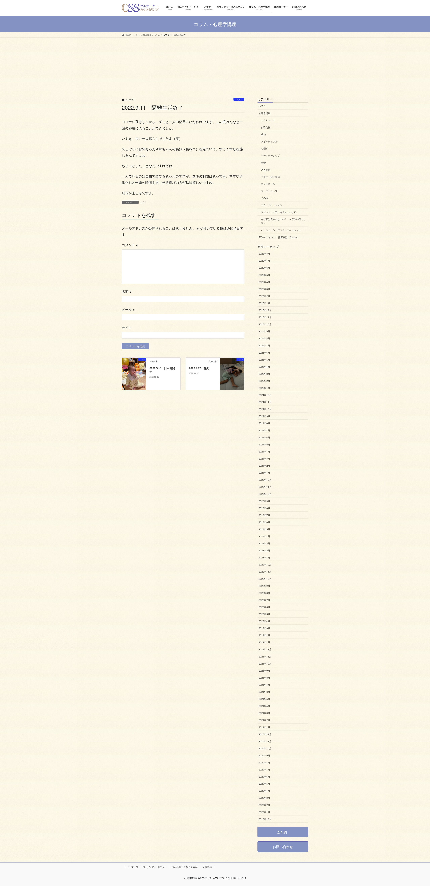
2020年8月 (264, 762)
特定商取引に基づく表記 (185, 867)
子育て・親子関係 (270, 176)
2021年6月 (264, 691)
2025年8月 (264, 338)
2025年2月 (264, 380)
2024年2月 (264, 465)
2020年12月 (265, 734)
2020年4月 (264, 790)
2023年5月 (264, 529)
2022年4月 (264, 621)
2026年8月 (264, 253)
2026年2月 (264, 296)
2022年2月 (264, 635)
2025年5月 (264, 359)
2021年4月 (264, 706)
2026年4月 (264, 282)
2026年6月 (264, 267)
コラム (239, 99)
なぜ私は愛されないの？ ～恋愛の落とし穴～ (283, 221)
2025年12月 (265, 310)
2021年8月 (264, 677)
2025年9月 (264, 331)
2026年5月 (264, 275)
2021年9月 (264, 670)
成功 (263, 134)
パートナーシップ (270, 155)
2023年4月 (264, 536)
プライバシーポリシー (155, 867)
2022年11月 (265, 571)
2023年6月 (264, 522)
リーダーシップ (269, 191)
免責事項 (207, 867)
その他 (264, 198)
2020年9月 (264, 755)
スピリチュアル (269, 141)
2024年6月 (264, 437)
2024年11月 (265, 402)
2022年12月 (265, 564)
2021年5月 (264, 698)
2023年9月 (264, 501)
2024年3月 (264, 458)
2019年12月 (265, 819)
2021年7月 (264, 684)
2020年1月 (264, 812)
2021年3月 (264, 713)
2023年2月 (264, 550)
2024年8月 (264, 423)
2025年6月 (264, 352)
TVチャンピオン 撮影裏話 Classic (278, 237)
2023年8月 (264, 508)
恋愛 (263, 162)
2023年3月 (264, 543)
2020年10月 (265, 748)
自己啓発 (265, 127)
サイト (127, 327)
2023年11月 (265, 486)
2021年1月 (264, 727)
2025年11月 (265, 317)
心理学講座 (264, 113)
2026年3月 (264, 289)
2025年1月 (264, 388)
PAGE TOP (417, 856)
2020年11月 (265, 741)
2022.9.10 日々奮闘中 (162, 370)
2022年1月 (264, 642)
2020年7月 (264, 769)
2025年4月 (264, 366)
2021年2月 (264, 720)
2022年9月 (264, 585)
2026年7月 (264, 260)
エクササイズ (268, 120)
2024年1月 (264, 472)
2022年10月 (265, 578)
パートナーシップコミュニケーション (281, 230)
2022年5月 (264, 614)
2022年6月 (264, 607)
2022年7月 (264, 600)
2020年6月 (264, 776)
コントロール (268, 184)
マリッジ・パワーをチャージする (278, 212)
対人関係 (265, 169)
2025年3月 (264, 373)
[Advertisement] (215, 62)
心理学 (264, 148)
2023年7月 (264, 515)
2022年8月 (264, 593)
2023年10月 (265, 493)
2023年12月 (265, 479)
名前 (127, 291)
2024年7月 (264, 430)
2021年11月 (265, 656)
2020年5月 (264, 783)
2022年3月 (264, 628)
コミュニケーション (271, 205)
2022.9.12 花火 (199, 368)
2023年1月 (264, 557)
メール (128, 309)
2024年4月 (264, 451)
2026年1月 (264, 303)
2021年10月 (265, 663)
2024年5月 (264, 444)
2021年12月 (265, 649)
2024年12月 (265, 395)
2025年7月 (264, 345)
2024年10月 (265, 409)
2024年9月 (264, 416)
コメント (130, 244)
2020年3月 (264, 797)
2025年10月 (265, 324)
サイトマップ (131, 867)
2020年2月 (264, 805)
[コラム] (134, 373)
